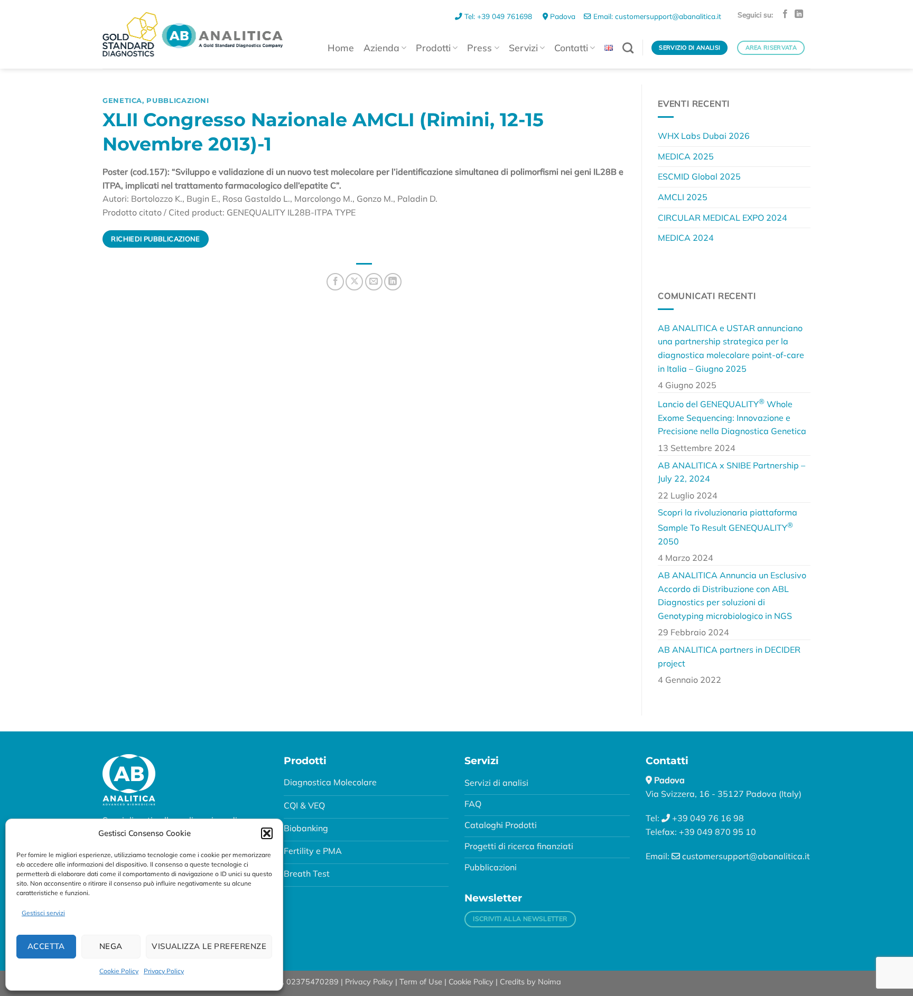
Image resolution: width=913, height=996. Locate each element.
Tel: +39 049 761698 (498, 16)
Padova (561, 16)
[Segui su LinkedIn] (799, 14)
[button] (267, 833)
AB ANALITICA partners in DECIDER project (729, 656)
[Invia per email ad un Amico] (374, 281)
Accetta (46, 946)
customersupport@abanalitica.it (745, 856)
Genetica (122, 101)
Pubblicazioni (177, 101)
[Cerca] (627, 48)
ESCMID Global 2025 (699, 176)
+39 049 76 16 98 (707, 818)
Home (341, 47)
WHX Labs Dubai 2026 (704, 135)
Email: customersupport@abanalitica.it (656, 16)
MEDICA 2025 (686, 156)
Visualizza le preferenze (209, 946)
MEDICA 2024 (686, 237)
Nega (111, 946)
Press (479, 47)
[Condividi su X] (354, 281)
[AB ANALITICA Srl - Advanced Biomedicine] (193, 34)
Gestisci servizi (43, 913)
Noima (549, 981)
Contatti (571, 47)
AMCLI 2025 (682, 197)
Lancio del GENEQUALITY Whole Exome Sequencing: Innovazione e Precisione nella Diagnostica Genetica (732, 417)
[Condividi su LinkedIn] (393, 281)
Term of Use (420, 981)
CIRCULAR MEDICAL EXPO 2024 (722, 217)
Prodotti (433, 47)
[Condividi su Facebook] (335, 281)
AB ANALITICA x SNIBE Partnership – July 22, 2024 (731, 472)
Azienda (381, 47)
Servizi (523, 47)
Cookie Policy (118, 971)
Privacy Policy (164, 971)
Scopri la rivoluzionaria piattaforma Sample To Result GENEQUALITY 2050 (727, 527)
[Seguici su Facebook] (785, 14)
